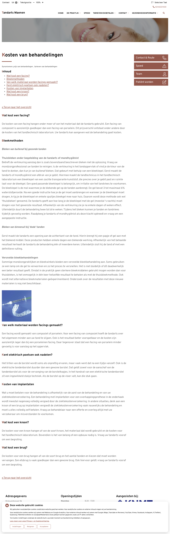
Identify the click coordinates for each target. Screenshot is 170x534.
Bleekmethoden (15, 79)
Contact (123, 13)
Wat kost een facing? (18, 76)
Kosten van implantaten (19, 88)
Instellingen (16, 527)
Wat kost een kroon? (17, 91)
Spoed (87, 13)
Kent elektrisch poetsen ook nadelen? (27, 85)
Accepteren (44, 527)
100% (38, 2)
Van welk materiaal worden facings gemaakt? (32, 82)
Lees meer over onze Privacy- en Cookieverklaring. (29, 521)
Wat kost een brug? (17, 94)
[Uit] (17, 2)
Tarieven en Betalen (103, 13)
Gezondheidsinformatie (144, 13)
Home (60, 13)
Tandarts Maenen (13, 13)
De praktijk (73, 13)
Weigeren (30, 527)
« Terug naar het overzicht (16, 107)
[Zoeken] (163, 13)
